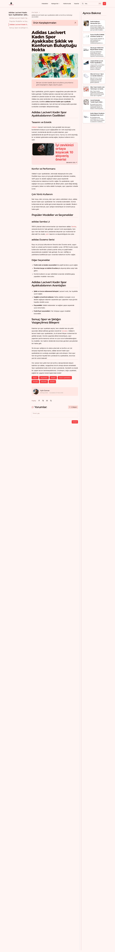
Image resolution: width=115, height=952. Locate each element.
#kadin (53, 377)
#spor (35, 377)
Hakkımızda (67, 3)
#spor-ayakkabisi (64, 377)
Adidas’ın (35, 127)
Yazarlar (76, 3)
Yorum (75, 422)
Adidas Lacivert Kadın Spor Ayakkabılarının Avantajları (19, 24)
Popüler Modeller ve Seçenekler (19, 21)
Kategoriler (54, 3)
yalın (47, 234)
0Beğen (74, 407)
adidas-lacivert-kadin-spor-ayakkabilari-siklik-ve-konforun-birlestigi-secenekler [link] (52, 16)
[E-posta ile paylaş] (47, 400)
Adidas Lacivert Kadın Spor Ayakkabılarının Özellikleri (19, 18)
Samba (73, 226)
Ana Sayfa (35, 12)
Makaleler (45, 3)
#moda (35, 381)
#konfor (44, 381)
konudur (65, 331)
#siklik (52, 381)
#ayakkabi (44, 377)
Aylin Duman (45, 390)
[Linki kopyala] (51, 400)
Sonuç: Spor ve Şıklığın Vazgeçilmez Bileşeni (19, 28)
